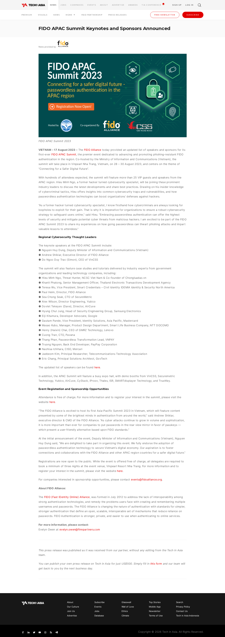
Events (91, 5)
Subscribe (192, 15)
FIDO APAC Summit (63, 154)
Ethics (125, 611)
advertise (118, 5)
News (53, 5)
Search (179, 602)
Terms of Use (156, 615)
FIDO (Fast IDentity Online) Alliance (67, 497)
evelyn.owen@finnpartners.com (79, 529)
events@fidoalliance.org (146, 479)
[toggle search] (199, 5)
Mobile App (155, 606)
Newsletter (154, 611)
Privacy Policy (183, 606)
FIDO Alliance (92, 149)
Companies (77, 5)
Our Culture (73, 606)
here (97, 367)
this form (156, 563)
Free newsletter (164, 15)
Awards (133, 5)
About (104, 5)
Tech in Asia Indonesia (187, 615)
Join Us (71, 611)
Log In (189, 5)
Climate (125, 615)
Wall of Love (128, 606)
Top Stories (155, 602)
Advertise (72, 615)
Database (99, 615)
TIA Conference (151, 5)
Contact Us (182, 611)
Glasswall (126, 602)
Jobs (63, 5)
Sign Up (177, 5)
